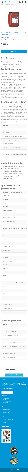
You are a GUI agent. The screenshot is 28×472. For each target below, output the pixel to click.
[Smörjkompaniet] (11, 2)
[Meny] (2, 1)
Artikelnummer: (4, 37)
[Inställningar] (25, 1)
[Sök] (22, 1)
